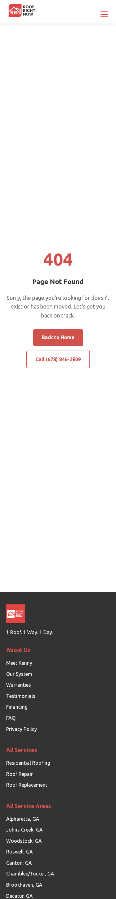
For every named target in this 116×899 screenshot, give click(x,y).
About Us (18, 650)
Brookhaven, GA (24, 885)
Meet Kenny (19, 663)
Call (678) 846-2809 (58, 359)
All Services (21, 750)
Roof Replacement (26, 785)
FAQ (10, 718)
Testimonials (20, 696)
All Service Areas (28, 806)
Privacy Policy (21, 729)
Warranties (18, 685)
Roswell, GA (19, 851)
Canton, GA (19, 863)
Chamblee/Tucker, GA (30, 873)
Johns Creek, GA (24, 829)
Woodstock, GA (24, 841)
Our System (19, 674)
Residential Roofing (28, 763)
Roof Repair (19, 774)
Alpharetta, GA (22, 819)
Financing (17, 707)
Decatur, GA (19, 896)
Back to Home (58, 337)
